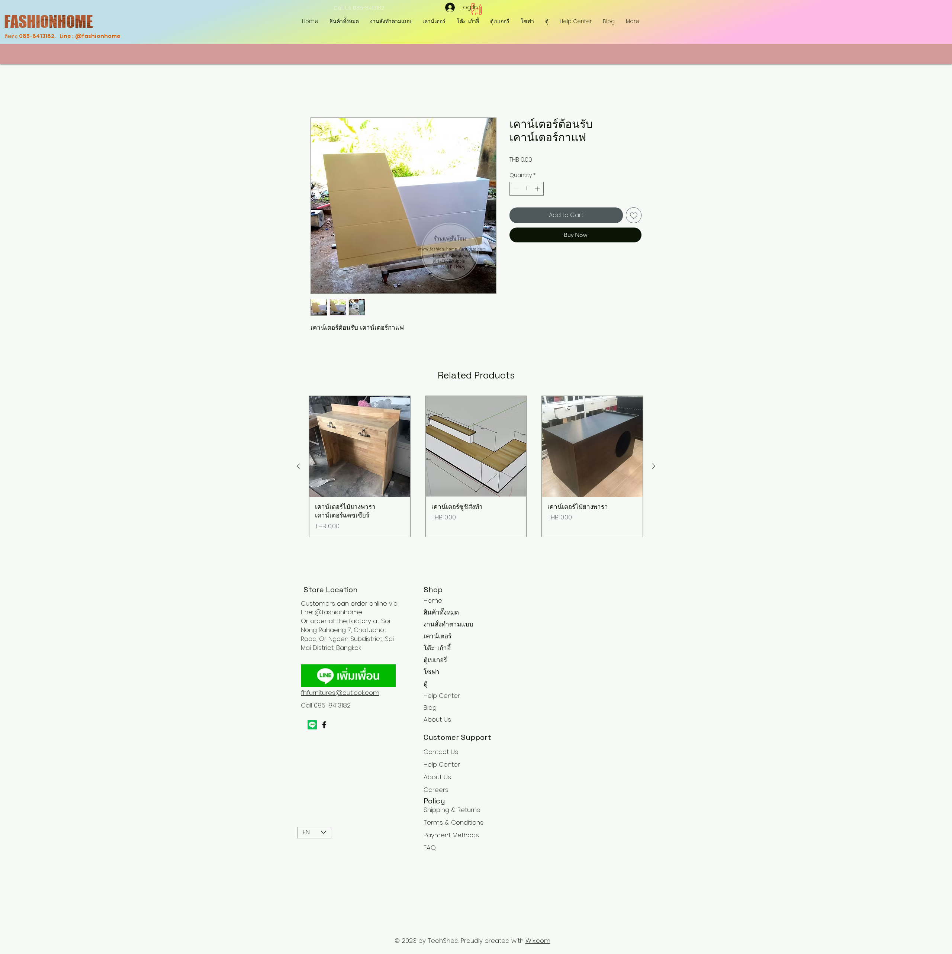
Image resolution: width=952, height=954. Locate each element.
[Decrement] (515, 188)
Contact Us (441, 751)
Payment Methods (452, 835)
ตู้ (426, 683)
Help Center (442, 695)
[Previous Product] (298, 466)
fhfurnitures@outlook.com (340, 692)
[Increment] (538, 188)
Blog (430, 707)
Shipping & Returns (452, 809)
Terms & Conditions (453, 822)
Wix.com (537, 940)
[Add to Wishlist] (633, 215)
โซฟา (432, 671)
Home (319, 90)
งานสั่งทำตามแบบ (448, 624)
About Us (437, 719)
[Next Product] (653, 466)
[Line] (312, 724)
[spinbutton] (526, 188)
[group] (476, 466)
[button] (468, 21)
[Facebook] (324, 724)
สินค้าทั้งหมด (441, 612)
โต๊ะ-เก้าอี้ (437, 648)
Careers (436, 789)
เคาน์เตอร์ (437, 636)
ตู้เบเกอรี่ (435, 659)
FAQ (430, 847)
